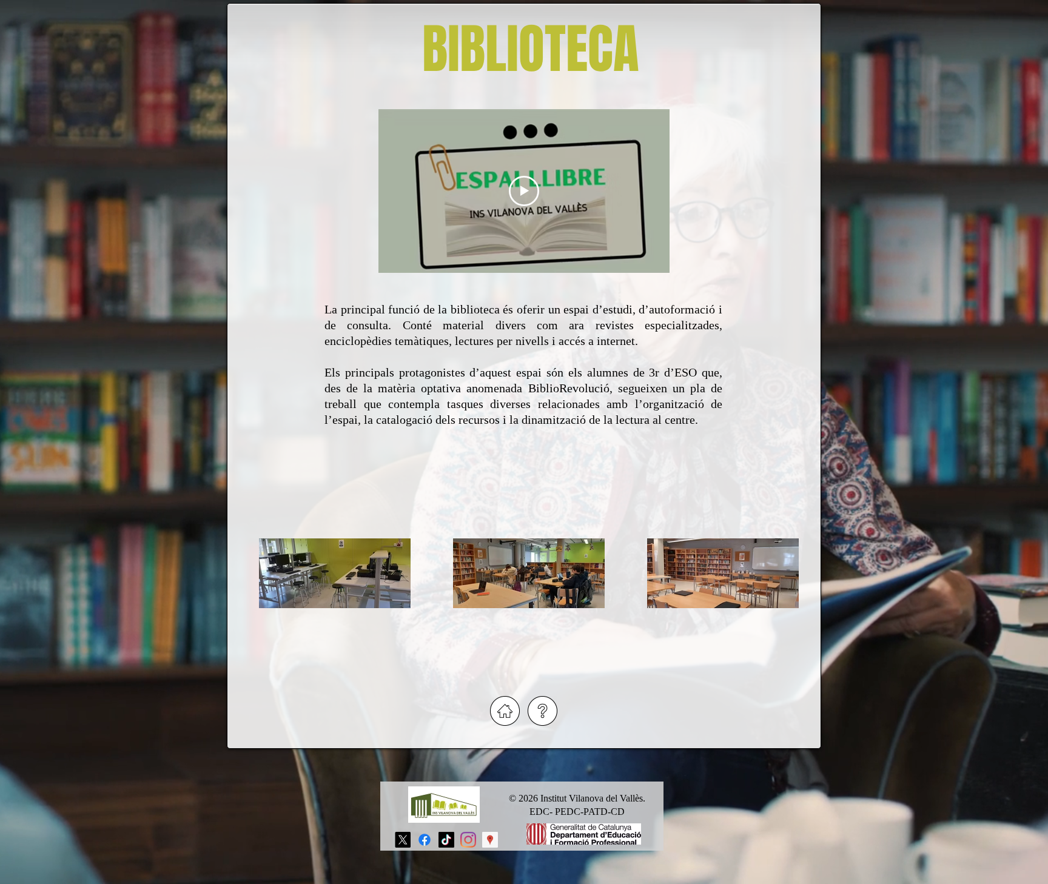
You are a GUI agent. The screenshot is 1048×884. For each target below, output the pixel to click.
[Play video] (524, 191)
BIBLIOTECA (530, 49)
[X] (403, 840)
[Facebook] (424, 840)
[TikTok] (446, 840)
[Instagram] (468, 840)
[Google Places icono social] (490, 840)
